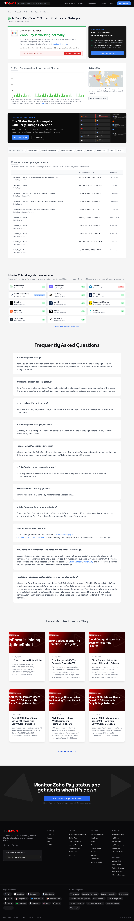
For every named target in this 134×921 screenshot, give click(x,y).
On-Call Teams (96, 848)
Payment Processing (108, 894)
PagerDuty (88, 562)
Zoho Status (35, 12)
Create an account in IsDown (31, 537)
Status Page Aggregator (77, 834)
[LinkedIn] (4, 845)
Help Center (7, 917)
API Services (74, 894)
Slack (71, 562)
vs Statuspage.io (118, 845)
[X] (9, 845)
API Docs (72, 855)
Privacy (38, 917)
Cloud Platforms (98, 899)
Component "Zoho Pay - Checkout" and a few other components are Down (38, 201)
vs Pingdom (116, 838)
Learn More (38, 137)
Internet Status (70, 3)
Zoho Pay (46, 12)
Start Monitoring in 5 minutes (67, 798)
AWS (8, 894)
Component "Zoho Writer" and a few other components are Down (35, 177)
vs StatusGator (117, 841)
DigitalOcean (49, 894)
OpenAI (9, 903)
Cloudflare (20, 894)
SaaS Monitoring (74, 848)
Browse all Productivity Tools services (66, 326)
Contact (23, 917)
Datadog (78, 562)
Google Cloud (22, 899)
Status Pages (73, 838)
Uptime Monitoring (75, 845)
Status (16, 917)
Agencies (94, 855)
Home (10, 12)
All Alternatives (117, 852)
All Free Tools (116, 861)
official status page (64, 534)
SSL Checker (116, 864)
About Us (50, 834)
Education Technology (90, 894)
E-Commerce (123, 894)
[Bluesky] (17, 845)
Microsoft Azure (55, 899)
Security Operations (77, 903)
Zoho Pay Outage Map (98, 98)
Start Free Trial (124, 3)
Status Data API (96, 862)
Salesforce (35, 903)
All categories (74, 908)
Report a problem (74, 53)
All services (8, 908)
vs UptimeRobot (117, 848)
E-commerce (95, 859)
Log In (111, 3)
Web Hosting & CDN (115, 899)
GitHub (9, 899)
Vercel (58, 903)
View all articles (66, 751)
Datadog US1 (34, 894)
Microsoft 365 (38, 899)
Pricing (103, 3)
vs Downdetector (118, 834)
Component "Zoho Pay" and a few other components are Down (34, 193)
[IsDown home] (9, 3)
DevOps (93, 845)
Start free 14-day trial (59, 44)
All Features (73, 852)
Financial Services (113, 903)
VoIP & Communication (95, 903)
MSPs (93, 841)
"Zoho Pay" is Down (20, 185)
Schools (93, 852)
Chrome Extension (118, 875)
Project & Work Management (80, 899)
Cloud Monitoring (75, 841)
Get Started (51, 845)
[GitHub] (13, 845)
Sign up (43, 103)
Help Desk (94, 838)
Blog (48, 841)
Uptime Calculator (118, 868)
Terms (31, 917)
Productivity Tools (21, 12)
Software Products (97, 834)
